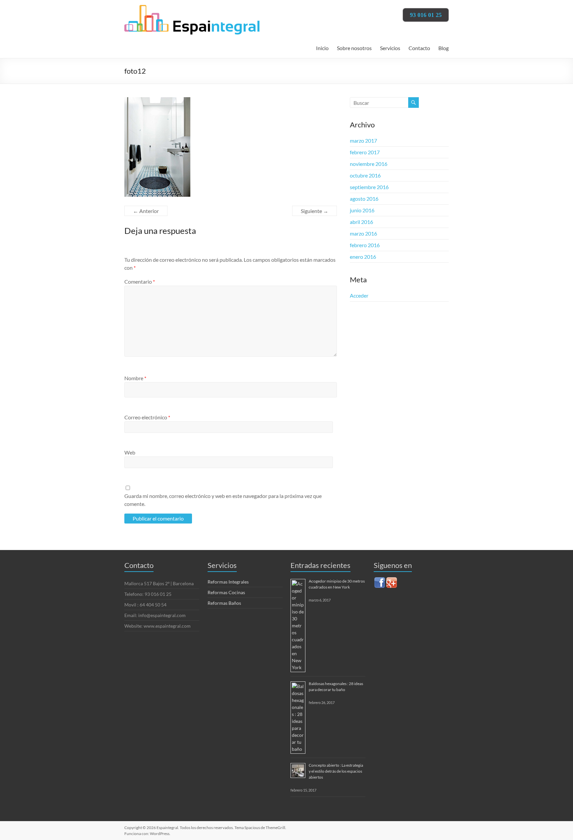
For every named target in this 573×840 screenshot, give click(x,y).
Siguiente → (314, 211)
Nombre (135, 378)
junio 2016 (362, 210)
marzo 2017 (363, 140)
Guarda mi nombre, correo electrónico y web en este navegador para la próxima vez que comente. (223, 500)
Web (129, 452)
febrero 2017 (365, 152)
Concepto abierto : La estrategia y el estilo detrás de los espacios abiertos (336, 771)
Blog (443, 48)
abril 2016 (361, 222)
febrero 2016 (365, 245)
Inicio (322, 48)
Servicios (390, 48)
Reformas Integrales (228, 582)
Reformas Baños (224, 603)
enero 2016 (363, 256)
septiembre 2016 (369, 187)
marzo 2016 (363, 233)
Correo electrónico (147, 417)
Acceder (359, 295)
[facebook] (380, 579)
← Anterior (146, 211)
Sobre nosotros (354, 48)
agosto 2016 (364, 198)
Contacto (419, 48)
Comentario (139, 281)
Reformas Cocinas (226, 592)
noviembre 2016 (368, 164)
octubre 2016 (365, 175)
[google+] (392, 579)
